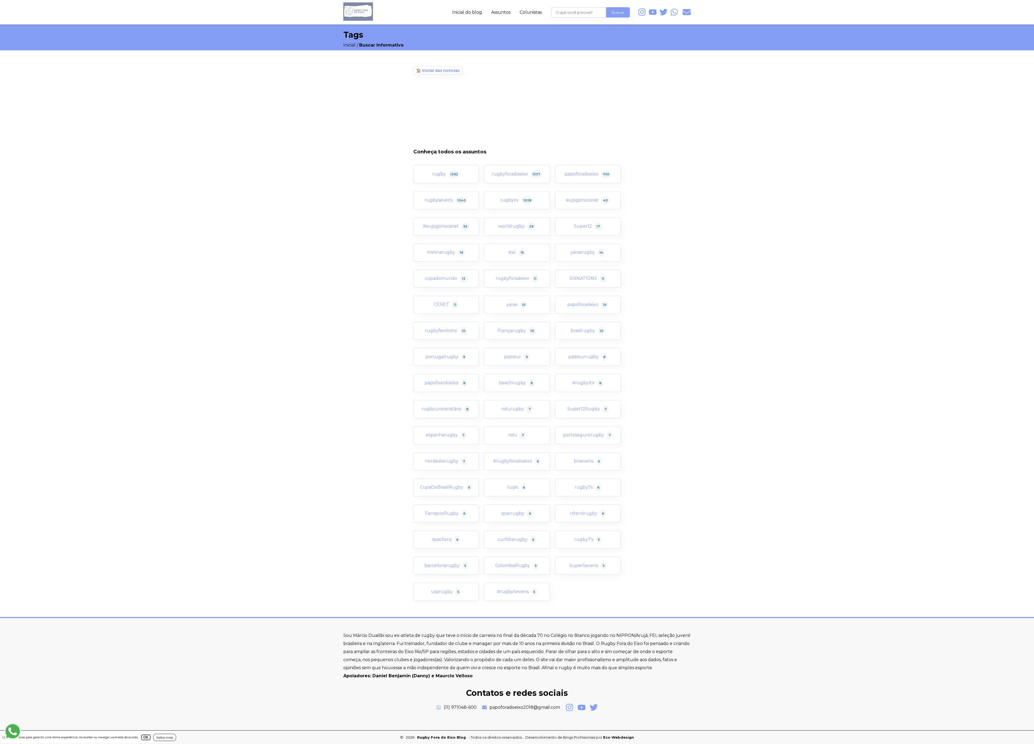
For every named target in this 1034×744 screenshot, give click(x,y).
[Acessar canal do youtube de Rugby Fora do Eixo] (653, 12)
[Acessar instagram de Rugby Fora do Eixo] (642, 12)
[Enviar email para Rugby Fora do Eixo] (687, 12)
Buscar (618, 12)
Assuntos (501, 12)
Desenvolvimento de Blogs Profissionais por (579, 737)
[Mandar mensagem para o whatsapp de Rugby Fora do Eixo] (674, 12)
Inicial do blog (467, 12)
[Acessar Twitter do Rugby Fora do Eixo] (663, 12)
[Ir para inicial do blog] (358, 19)
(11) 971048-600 (460, 707)
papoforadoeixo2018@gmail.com (525, 707)
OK (145, 737)
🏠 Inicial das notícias (438, 70)
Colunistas (531, 12)
